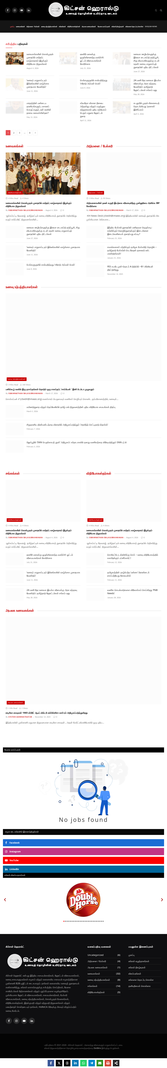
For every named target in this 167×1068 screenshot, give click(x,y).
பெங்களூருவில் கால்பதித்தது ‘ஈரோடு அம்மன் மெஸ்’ (93, 82)
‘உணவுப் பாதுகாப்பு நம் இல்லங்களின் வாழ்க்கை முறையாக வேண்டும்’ (38, 83)
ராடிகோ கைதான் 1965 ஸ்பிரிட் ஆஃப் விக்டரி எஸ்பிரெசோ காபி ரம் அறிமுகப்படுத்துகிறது (47, 712)
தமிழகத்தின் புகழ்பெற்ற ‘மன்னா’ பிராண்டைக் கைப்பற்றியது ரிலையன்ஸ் (128, 574)
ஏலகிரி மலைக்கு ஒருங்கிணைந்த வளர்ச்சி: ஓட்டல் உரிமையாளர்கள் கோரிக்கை (92, 59)
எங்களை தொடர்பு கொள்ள (134, 26)
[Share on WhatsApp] (83, 1063)
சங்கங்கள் (62, 26)
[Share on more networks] (116, 1063)
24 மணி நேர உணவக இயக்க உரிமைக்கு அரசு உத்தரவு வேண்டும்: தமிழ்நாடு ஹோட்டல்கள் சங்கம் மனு (147, 85)
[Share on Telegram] (91, 1063)
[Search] (160, 10)
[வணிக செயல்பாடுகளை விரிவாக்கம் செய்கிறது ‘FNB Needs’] (95, 594)
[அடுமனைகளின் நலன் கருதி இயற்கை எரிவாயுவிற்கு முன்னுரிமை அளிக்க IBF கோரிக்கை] (123, 173)
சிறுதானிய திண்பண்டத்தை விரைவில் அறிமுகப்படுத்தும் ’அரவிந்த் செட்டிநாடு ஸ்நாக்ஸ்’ (67, 424)
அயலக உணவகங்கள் (89, 26)
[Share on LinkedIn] (75, 1063)
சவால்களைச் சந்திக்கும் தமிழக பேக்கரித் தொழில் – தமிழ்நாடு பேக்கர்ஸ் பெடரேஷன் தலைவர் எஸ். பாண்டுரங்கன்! (132, 250)
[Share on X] (59, 1063)
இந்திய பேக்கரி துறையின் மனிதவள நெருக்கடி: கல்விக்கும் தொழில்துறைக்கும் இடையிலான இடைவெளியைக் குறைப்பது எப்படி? (129, 231)
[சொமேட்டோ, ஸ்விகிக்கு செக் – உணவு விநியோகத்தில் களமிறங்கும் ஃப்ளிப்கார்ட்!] (95, 559)
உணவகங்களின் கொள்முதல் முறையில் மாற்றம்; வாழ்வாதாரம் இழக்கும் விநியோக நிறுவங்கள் (40, 59)
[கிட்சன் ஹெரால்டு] (83, 10)
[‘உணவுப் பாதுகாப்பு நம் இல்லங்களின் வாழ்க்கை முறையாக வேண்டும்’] (15, 84)
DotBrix (97, 1048)
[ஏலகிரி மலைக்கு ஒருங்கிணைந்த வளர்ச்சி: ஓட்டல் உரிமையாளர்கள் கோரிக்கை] (68, 58)
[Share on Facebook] (51, 1063)
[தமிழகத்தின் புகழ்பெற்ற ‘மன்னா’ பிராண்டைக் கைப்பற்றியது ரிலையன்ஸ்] (95, 576)
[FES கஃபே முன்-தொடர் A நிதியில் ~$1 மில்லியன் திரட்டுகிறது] (95, 271)
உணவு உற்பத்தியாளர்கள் (49, 26)
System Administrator (20, 717)
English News (151, 26)
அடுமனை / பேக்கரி (32, 26)
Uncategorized (96, 955)
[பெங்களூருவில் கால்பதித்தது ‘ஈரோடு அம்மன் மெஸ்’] (68, 84)
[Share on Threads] (67, 1063)
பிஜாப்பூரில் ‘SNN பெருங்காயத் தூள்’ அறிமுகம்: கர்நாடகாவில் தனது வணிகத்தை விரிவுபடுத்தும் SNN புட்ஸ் (77, 442)
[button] (5, 900)
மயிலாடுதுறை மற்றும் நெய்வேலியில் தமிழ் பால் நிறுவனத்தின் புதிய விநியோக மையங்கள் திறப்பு (71, 407)
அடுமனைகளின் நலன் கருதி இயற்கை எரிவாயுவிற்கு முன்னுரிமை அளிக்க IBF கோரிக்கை (123, 204)
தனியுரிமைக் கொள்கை (140, 986)
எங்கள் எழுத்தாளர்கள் (139, 961)
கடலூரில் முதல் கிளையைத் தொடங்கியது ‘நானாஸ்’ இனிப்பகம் (146, 106)
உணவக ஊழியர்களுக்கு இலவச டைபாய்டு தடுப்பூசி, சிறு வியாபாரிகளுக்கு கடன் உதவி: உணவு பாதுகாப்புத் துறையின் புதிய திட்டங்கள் (146, 61)
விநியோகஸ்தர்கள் (73, 26)
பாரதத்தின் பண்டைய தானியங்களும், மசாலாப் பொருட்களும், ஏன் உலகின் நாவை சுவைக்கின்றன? (39, 108)
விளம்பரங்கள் (135, 973)
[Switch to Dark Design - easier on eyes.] (156, 10)
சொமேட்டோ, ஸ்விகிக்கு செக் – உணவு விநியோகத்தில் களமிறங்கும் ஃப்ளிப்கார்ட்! (132, 556)
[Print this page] (108, 1063)
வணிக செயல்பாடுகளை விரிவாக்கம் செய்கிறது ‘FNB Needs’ (132, 591)
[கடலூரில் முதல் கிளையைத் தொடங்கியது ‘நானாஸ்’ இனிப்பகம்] (122, 107)
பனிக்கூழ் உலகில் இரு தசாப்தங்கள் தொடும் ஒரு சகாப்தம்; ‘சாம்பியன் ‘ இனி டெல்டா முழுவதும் (50, 389)
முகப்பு (12, 26)
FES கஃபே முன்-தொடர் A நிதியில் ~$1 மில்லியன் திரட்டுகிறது (130, 268)
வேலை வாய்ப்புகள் (104, 26)
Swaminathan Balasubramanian (25, 210)
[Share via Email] (100, 1063)
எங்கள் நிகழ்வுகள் (118, 26)
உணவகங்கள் (20, 26)
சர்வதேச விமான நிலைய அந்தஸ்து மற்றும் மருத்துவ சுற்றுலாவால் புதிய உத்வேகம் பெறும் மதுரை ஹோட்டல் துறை (93, 110)
